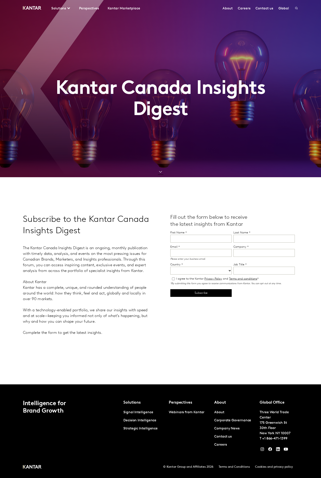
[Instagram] (262, 450)
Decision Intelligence (139, 420)
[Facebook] (270, 450)
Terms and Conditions (234, 467)
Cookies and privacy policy (274, 467)
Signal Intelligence (138, 412)
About (228, 8)
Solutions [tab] (58, 8)
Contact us (264, 8)
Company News (227, 428)
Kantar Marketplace (124, 8)
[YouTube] (278, 450)
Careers (244, 8)
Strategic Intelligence (140, 428)
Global (283, 8)
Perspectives (89, 8)
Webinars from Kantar (186, 412)
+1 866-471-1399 (274, 438)
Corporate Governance (232, 420)
